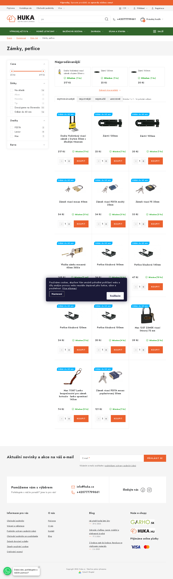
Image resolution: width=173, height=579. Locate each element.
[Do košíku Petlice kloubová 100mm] (118, 349)
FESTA (29, 127)
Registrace (159, 8)
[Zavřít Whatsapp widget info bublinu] (39, 567)
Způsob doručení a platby (17, 541)
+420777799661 (126, 19)
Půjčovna (11, 8)
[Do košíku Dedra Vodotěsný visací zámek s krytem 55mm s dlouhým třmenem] (81, 160)
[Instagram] (149, 490)
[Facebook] (143, 490)
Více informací (69, 288)
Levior (29, 132)
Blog (50, 536)
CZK (124, 8)
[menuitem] (20, 31)
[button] (7, 571)
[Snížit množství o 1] (61, 161)
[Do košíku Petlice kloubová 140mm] (155, 286)
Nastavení (57, 293)
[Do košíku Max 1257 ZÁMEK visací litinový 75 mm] (155, 349)
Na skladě (29, 90)
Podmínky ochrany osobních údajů (21, 531)
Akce (29, 94)
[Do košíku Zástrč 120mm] (118, 160)
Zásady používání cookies (17, 546)
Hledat (106, 19)
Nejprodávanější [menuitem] (66, 99)
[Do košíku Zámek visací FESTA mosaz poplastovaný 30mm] (118, 418)
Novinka (29, 99)
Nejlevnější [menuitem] (85, 99)
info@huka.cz (85, 487)
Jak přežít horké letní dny (99, 520)
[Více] (158, 31)
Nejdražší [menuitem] (100, 99)
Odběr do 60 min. (29, 112)
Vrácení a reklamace (15, 526)
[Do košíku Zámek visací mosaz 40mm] (81, 223)
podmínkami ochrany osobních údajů (120, 465)
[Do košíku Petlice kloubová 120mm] (81, 349)
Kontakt (51, 531)
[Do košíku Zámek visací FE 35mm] (155, 223)
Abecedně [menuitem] (115, 99)
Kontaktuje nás (26, 8)
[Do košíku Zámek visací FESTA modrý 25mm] (118, 223)
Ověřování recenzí (15, 551)
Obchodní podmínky (45, 8)
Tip (29, 103)
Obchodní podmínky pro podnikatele (22, 536)
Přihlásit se (155, 458)
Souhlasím (115, 295)
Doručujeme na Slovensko (29, 107)
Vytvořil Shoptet (88, 572)
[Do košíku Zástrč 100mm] (155, 160)
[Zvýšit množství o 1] (69, 161)
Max (29, 136)
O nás (50, 526)
